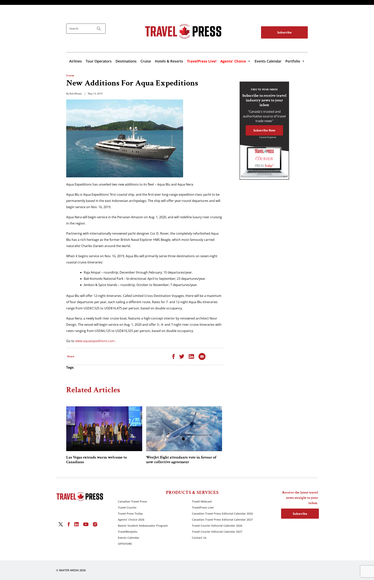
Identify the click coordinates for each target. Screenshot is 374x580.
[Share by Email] (202, 356)
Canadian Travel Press (132, 501)
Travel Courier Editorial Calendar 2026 (217, 525)
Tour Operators (99, 61)
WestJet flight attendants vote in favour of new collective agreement (181, 459)
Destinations (126, 61)
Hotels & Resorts (169, 61)
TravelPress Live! (203, 507)
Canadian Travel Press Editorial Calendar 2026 (222, 513)
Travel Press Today (130, 513)
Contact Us (199, 538)
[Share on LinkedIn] (191, 356)
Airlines (75, 61)
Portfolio (292, 61)
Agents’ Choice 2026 (131, 519)
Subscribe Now (264, 130)
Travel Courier (127, 507)
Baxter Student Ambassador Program (143, 525)
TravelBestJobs (127, 531)
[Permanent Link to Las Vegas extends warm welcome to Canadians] (104, 428)
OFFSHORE (125, 544)
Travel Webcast (202, 501)
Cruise (145, 61)
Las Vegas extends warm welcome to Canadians (96, 459)
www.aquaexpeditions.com (95, 341)
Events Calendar (268, 61)
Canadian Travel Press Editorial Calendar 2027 (222, 519)
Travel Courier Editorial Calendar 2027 (217, 531)
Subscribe (284, 32)
